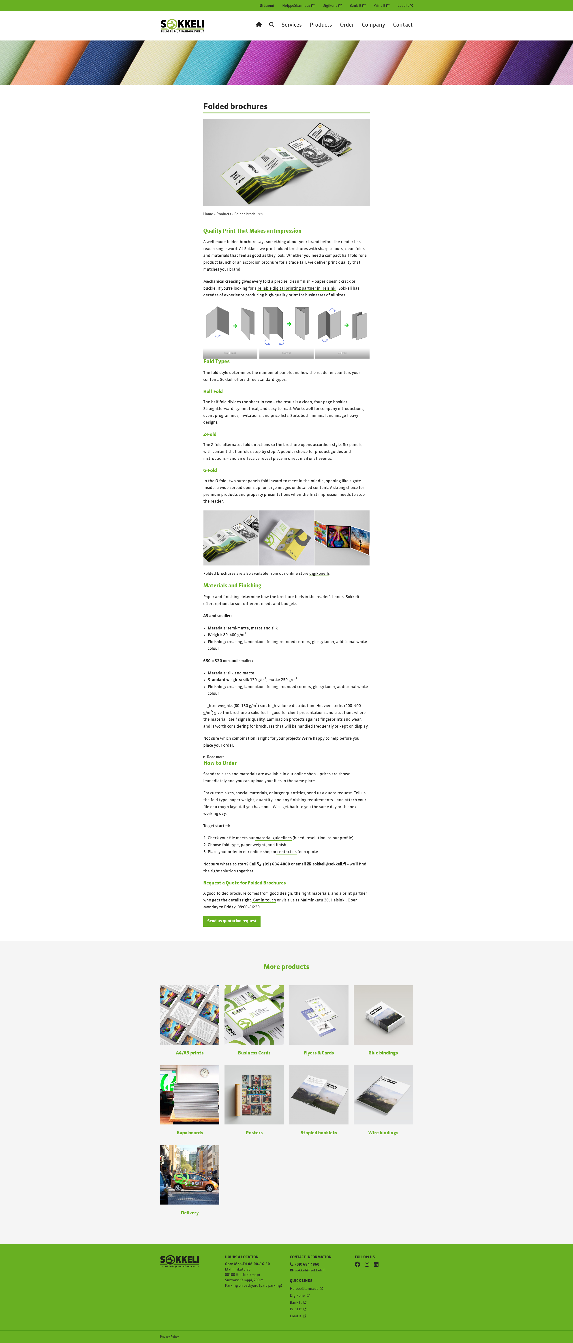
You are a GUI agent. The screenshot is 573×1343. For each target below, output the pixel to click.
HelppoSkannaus (296, 6)
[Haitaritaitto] (231, 537)
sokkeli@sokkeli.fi (329, 864)
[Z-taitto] (286, 537)
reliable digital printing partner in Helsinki (296, 289)
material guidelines (273, 838)
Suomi (269, 6)
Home (208, 214)
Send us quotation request (232, 921)
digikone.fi (319, 574)
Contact (403, 25)
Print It (379, 6)
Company (373, 25)
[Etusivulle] (259, 28)
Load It (403, 6)
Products (321, 25)
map (255, 1275)
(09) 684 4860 (276, 864)
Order (347, 25)
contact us (286, 852)
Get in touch (264, 900)
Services (292, 25)
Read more (215, 757)
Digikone (330, 6)
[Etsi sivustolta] (271, 28)
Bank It (355, 6)
